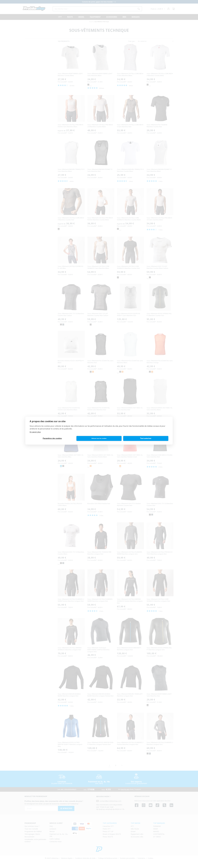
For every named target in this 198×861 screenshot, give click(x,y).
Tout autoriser (145, 438)
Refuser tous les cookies (99, 438)
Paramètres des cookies (52, 438)
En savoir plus (35, 432)
